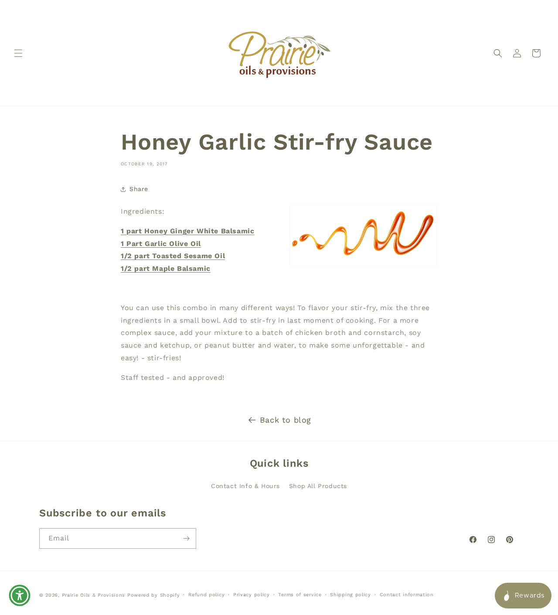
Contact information (407, 595)
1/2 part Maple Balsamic (166, 268)
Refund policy (206, 595)
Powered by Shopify (153, 595)
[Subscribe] (186, 538)
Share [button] (138, 188)
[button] (18, 53)
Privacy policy (251, 595)
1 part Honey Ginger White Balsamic (187, 231)
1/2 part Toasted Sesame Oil (173, 256)
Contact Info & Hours (245, 485)
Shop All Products (318, 485)
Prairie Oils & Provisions (94, 595)
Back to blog (285, 419)
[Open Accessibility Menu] (20, 595)
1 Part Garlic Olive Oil (161, 243)
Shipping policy (350, 595)
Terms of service (299, 595)
